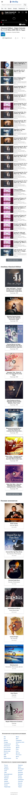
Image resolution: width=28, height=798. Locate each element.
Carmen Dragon (14, 636)
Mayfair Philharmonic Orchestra (14, 721)
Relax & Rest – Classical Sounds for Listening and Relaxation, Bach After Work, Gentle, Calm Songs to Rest (14, 458)
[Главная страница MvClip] (14, 2)
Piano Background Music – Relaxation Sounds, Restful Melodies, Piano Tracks (14, 402)
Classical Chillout (15, 32)
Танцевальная (22, 8)
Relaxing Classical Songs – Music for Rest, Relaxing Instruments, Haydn (14, 318)
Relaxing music (14, 665)
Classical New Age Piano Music (14, 552)
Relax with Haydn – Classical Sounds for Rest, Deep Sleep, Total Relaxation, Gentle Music (14, 290)
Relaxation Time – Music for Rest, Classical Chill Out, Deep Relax (14, 374)
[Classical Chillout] (3, 34)
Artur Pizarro (14, 693)
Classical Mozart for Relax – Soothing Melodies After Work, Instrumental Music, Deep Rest (14, 346)
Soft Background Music (14, 608)
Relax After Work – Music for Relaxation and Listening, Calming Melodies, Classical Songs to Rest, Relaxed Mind (14, 486)
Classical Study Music (14, 580)
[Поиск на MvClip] (25, 5)
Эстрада (15, 8)
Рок (5, 8)
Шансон (9, 8)
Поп (2, 8)
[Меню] (2, 2)
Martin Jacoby (14, 523)
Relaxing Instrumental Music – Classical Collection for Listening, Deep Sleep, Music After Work (14, 430)
